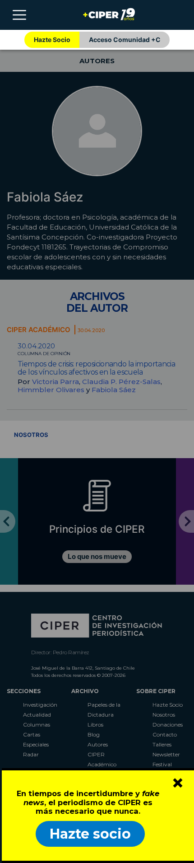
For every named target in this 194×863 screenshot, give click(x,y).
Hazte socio (90, 833)
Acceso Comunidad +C (125, 39)
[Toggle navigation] (19, 14)
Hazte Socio (52, 39)
